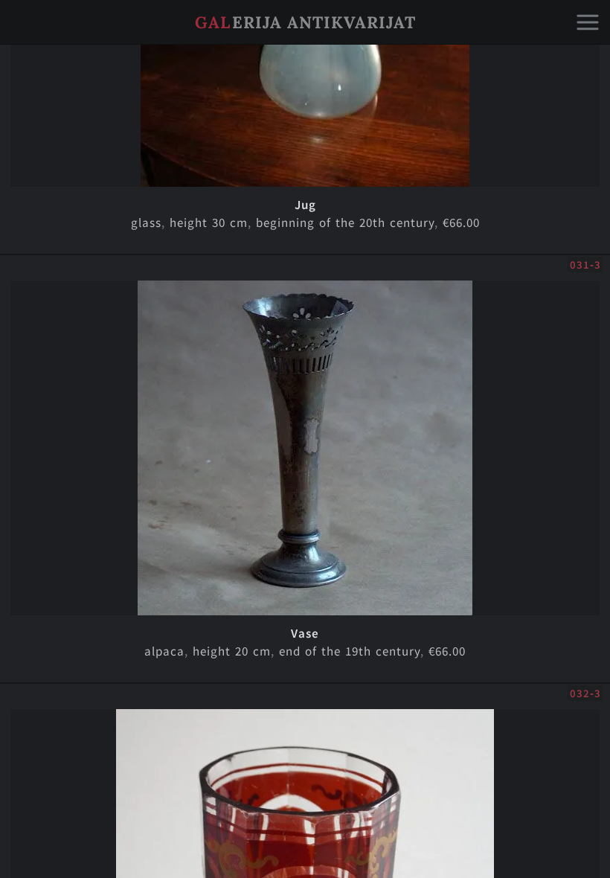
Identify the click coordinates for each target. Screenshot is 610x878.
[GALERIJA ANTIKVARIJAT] (305, 40)
